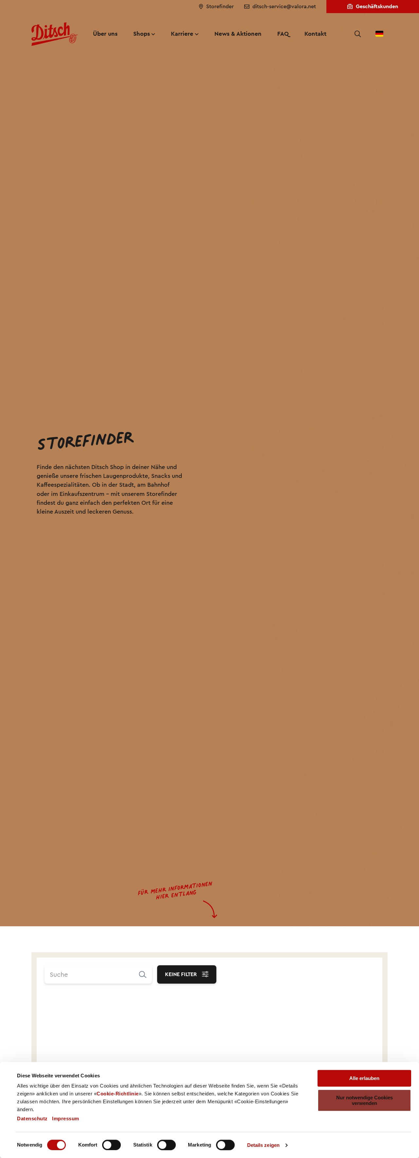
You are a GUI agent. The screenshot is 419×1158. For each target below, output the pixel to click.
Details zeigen (263, 1145)
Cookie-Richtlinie (118, 1093)
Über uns (105, 33)
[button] (358, 34)
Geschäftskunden (377, 6)
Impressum (65, 1118)
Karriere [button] (182, 33)
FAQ (283, 33)
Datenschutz (32, 1118)
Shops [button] (141, 33)
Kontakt (315, 33)
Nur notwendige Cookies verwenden (364, 1100)
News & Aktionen (238, 33)
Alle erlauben (364, 1078)
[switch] (111, 1145)
